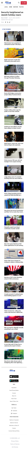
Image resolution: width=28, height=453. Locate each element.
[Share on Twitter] (7, 22)
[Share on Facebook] (5, 22)
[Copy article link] (9, 22)
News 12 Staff (4, 17)
